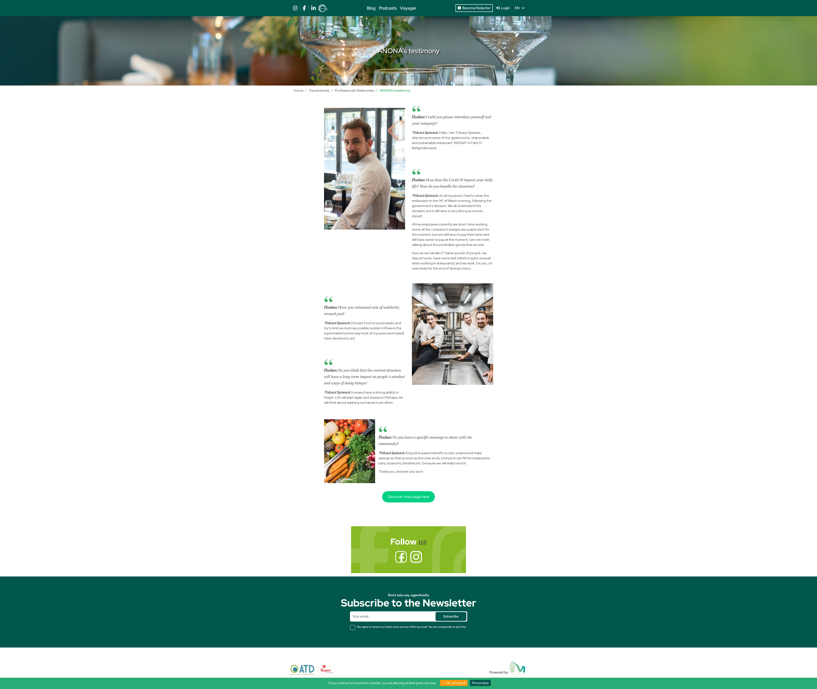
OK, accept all (455, 683)
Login (505, 8)
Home (298, 90)
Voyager (408, 8)
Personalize (480, 683)
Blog (371, 8)
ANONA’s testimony (395, 90)
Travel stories (319, 90)
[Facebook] (401, 557)
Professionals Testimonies (354, 90)
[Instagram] (416, 557)
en (518, 8)
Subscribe (450, 616)
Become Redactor (476, 8)
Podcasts (388, 8)
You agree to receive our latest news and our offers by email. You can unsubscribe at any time (412, 627)
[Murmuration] (518, 668)
